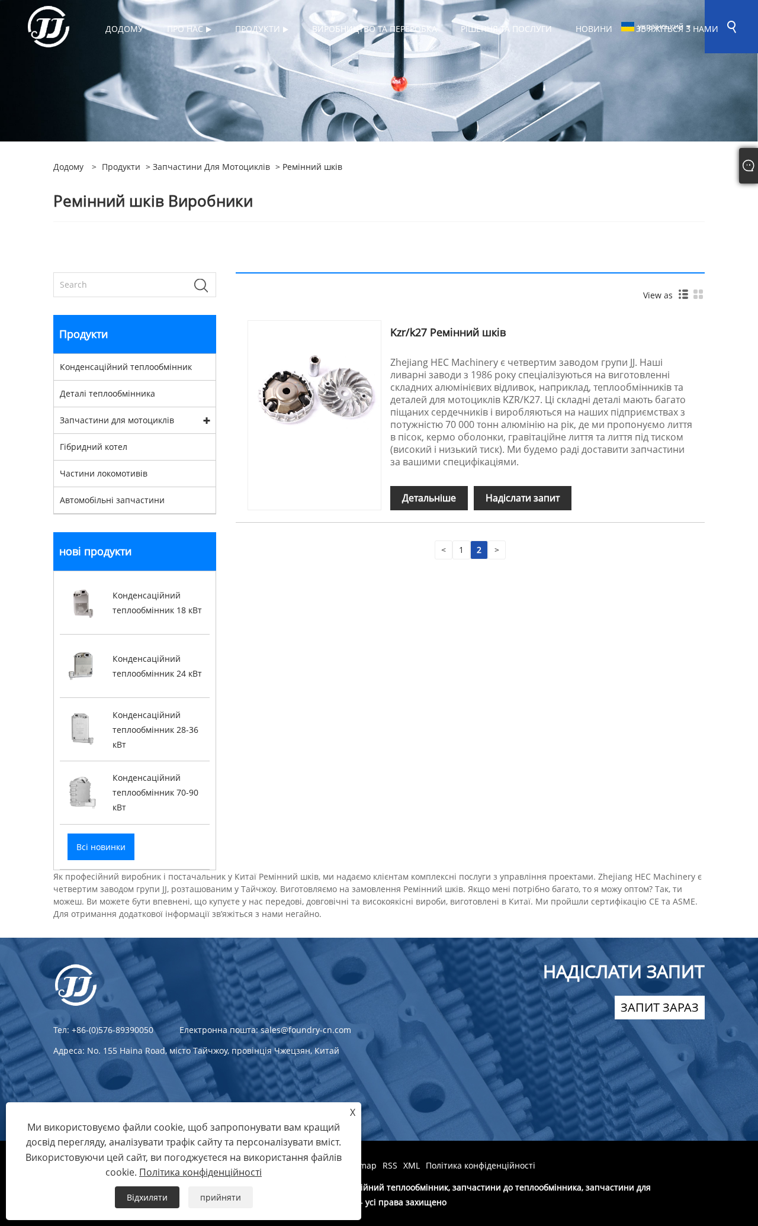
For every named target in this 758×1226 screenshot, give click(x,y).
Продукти (121, 166)
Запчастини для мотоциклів (211, 166)
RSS (390, 1165)
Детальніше (429, 497)
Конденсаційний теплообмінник (126, 366)
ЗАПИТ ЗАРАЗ (660, 1007)
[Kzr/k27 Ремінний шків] (314, 386)
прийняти (220, 1197)
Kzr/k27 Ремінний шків (448, 332)
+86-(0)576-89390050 (112, 1029)
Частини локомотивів (103, 473)
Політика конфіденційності (480, 1165)
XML (411, 1165)
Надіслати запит (523, 497)
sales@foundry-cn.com (306, 1029)
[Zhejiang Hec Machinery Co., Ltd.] (48, 25)
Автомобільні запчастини (112, 500)
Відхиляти (147, 1197)
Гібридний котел (93, 446)
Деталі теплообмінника (107, 393)
